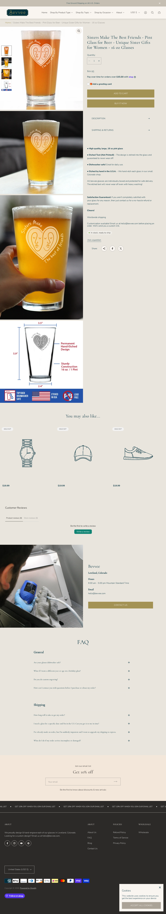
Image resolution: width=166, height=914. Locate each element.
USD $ (134, 12)
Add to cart (121, 93)
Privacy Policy (119, 843)
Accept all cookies (141, 905)
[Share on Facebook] (112, 248)
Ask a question (94, 240)
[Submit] (116, 781)
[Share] (104, 248)
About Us (92, 832)
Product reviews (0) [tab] (14, 518)
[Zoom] (79, 31)
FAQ (90, 837)
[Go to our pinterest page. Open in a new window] (28, 843)
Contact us (120, 605)
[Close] (160, 887)
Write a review (83, 531)
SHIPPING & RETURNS (102, 130)
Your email (53, 781)
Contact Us (93, 848)
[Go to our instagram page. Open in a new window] (14, 843)
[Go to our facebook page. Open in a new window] (7, 843)
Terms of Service (120, 837)
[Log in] (145, 12)
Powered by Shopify (28, 888)
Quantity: (91, 55)
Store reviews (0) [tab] (31, 518)
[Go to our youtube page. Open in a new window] (21, 843)
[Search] (152, 12)
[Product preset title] (27, 453)
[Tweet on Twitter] (121, 248)
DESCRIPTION (98, 118)
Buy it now (121, 103)
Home (8, 22)
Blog (90, 843)
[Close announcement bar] (159, 3)
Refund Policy (119, 832)
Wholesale (144, 832)
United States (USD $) (18, 869)
